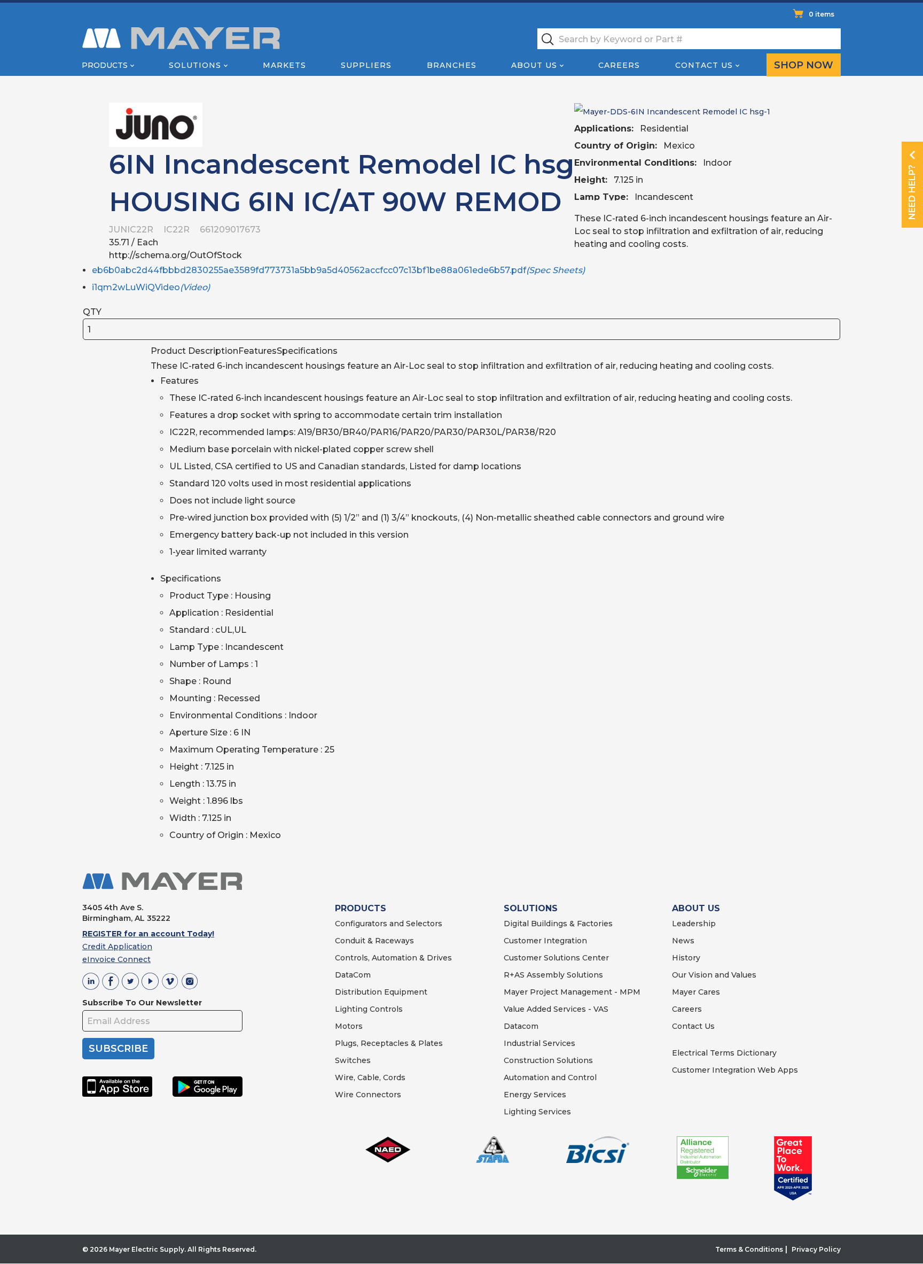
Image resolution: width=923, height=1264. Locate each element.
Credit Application (117, 946)
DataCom (353, 975)
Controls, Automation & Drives (393, 958)
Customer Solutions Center (556, 958)
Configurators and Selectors (388, 923)
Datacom (521, 1026)
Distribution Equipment (381, 992)
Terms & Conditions (749, 1249)
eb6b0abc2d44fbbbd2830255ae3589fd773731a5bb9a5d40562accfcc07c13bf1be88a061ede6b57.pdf (338, 270)
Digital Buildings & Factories (558, 923)
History (686, 958)
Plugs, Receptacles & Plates (389, 1043)
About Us (534, 65)
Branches (451, 65)
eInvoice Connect (116, 959)
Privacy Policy (816, 1249)
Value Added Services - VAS (556, 1009)
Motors (349, 1026)
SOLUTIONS (531, 908)
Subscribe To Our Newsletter (142, 1002)
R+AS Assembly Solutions (553, 975)
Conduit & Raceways (374, 940)
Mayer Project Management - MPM (572, 992)
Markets (284, 65)
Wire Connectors (368, 1094)
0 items (821, 14)
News (683, 940)
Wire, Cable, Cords (370, 1077)
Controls (385, 1009)
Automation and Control (550, 1077)
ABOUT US (696, 908)
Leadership (694, 923)
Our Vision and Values (714, 975)
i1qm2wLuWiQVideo (151, 287)
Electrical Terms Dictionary (724, 1053)
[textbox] (689, 38)
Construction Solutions (548, 1060)
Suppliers (366, 65)
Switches (353, 1060)
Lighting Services (537, 1111)
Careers (619, 65)
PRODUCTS (360, 908)
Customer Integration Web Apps (735, 1070)
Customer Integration (545, 940)
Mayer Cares (696, 992)
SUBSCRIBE (118, 1048)
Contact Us (704, 65)
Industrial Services (539, 1043)
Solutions (195, 65)
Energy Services (535, 1094)
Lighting (351, 1009)
